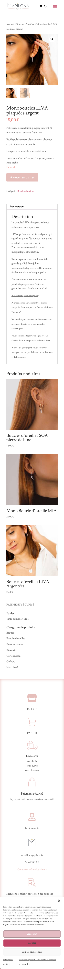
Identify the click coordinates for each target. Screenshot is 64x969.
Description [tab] (17, 206)
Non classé (12, 667)
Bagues (10, 632)
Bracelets (11, 650)
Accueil (10, 24)
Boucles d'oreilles (25, 24)
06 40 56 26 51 (32, 862)
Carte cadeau (13, 655)
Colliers (10, 661)
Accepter (32, 933)
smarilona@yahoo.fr (32, 855)
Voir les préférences (32, 951)
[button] (59, 900)
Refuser (32, 942)
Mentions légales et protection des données (29, 893)
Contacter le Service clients (32, 869)
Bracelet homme (15, 644)
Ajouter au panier (22, 177)
